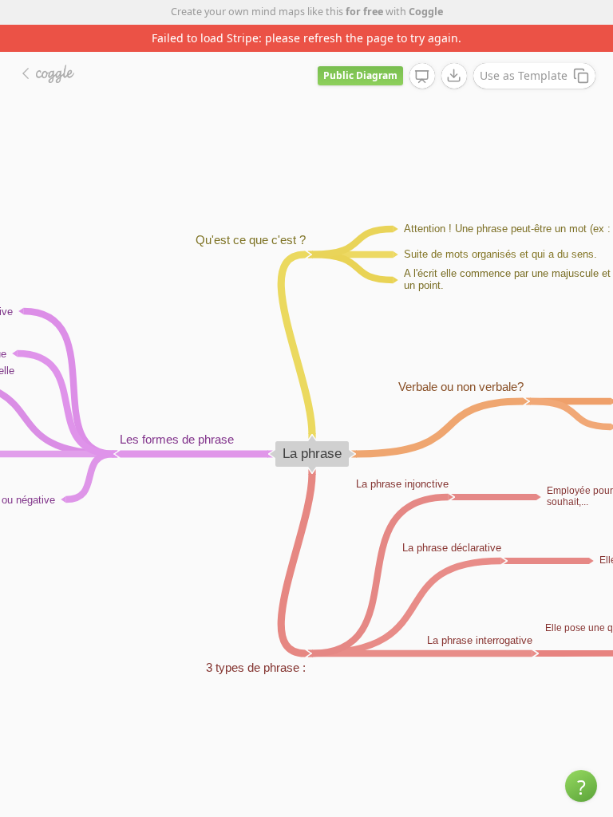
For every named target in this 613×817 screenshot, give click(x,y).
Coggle (426, 11)
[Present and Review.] (422, 76)
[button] (581, 786)
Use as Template (524, 75)
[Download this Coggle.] (454, 76)
